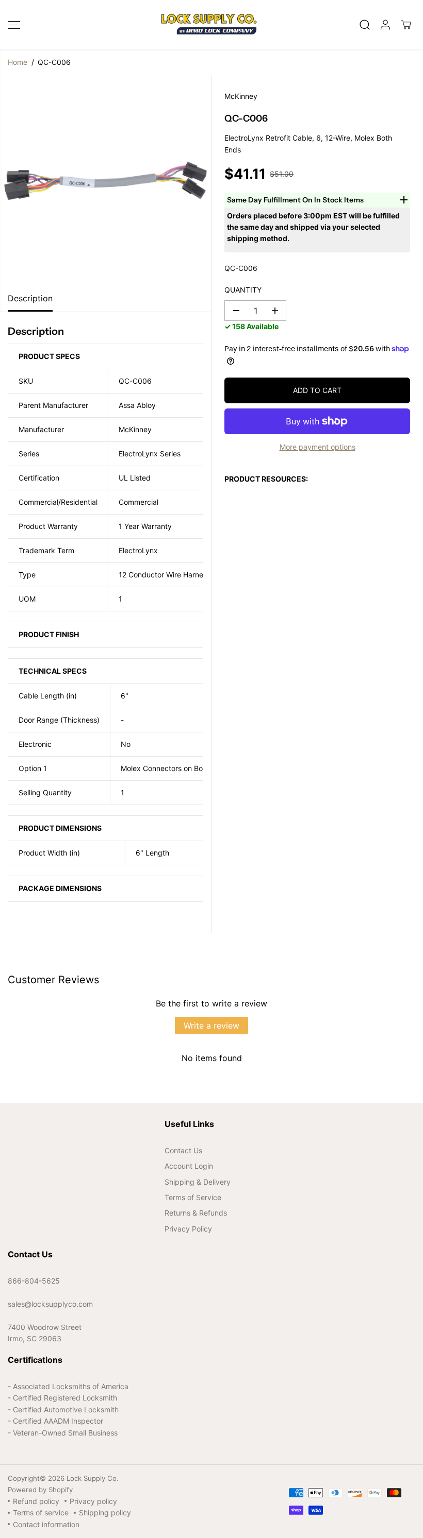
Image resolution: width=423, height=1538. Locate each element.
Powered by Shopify (40, 1489)
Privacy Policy (188, 1228)
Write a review (211, 1025)
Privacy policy (93, 1501)
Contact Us (183, 1150)
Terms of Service (193, 1197)
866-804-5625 (34, 1280)
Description (30, 298)
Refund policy (36, 1501)
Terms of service (41, 1512)
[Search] (364, 24)
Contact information (46, 1524)
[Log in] (385, 24)
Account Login (189, 1165)
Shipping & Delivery (198, 1181)
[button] (14, 24)
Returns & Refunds (196, 1212)
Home (17, 62)
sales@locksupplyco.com (50, 1304)
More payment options (317, 446)
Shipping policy (105, 1512)
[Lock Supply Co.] (209, 24)
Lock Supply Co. (93, 1478)
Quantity (243, 289)
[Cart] (406, 24)
